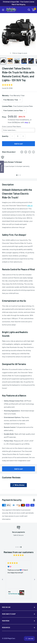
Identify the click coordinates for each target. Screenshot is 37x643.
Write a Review (20, 485)
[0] (33, 10)
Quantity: (5, 136)
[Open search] (29, 10)
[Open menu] (3, 10)
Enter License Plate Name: (11, 126)
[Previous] (2, 579)
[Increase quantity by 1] (23, 136)
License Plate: (17, 106)
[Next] (34, 579)
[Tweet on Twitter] (29, 152)
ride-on (30, 205)
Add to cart (18, 144)
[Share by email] (33, 152)
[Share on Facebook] (21, 152)
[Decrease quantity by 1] (12, 136)
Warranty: (13, 95)
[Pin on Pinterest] (25, 152)
